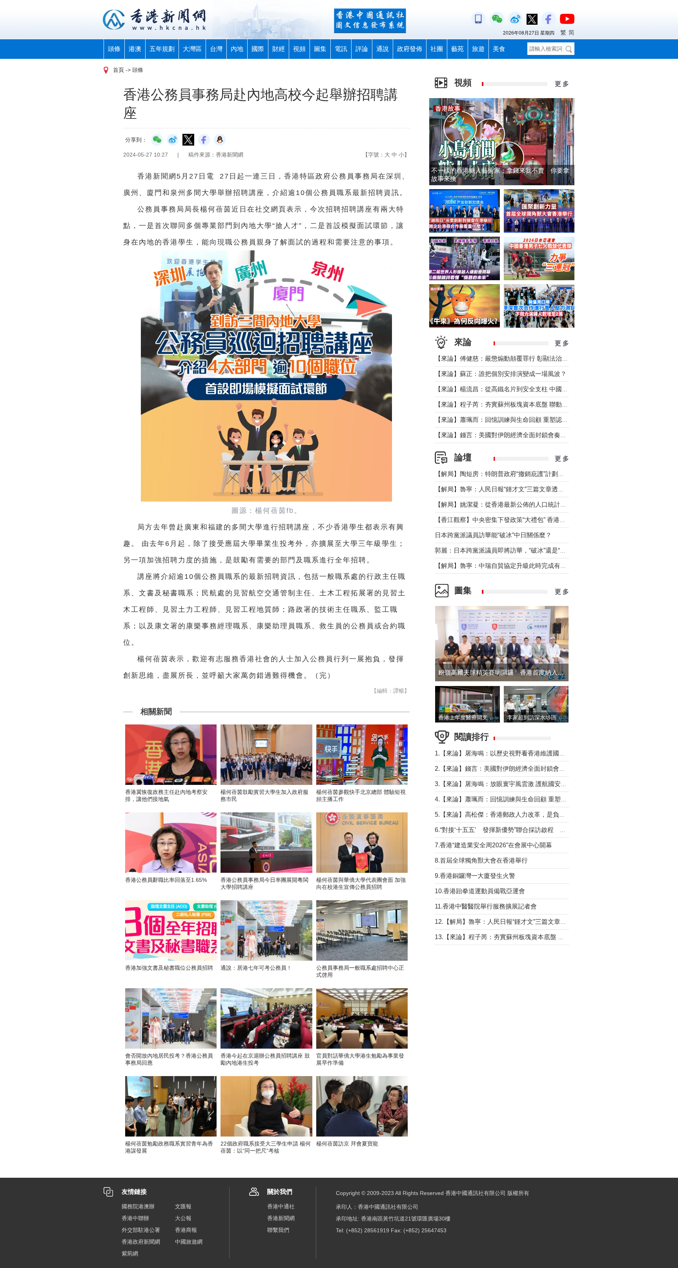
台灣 (216, 49)
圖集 (320, 49)
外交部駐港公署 (141, 1230)
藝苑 (457, 49)
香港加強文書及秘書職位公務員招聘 (169, 968)
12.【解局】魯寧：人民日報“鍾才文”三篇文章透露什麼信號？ (519, 921)
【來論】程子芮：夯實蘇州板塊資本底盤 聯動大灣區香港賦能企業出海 (533, 404)
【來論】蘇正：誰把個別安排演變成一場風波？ (501, 373)
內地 (237, 49)
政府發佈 (409, 49)
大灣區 (192, 49)
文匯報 (183, 1206)
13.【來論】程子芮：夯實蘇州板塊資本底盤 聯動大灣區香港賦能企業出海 (537, 937)
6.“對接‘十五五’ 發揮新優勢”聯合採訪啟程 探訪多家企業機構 (522, 829)
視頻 (299, 49)
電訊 (341, 49)
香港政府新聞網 (141, 1242)
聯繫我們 (278, 1230)
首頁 (118, 70)
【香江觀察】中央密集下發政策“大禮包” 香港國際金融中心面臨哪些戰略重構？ (544, 519)
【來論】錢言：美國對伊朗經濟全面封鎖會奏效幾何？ (510, 435)
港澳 (135, 49)
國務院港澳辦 (138, 1206)
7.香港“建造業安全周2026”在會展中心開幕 (493, 845)
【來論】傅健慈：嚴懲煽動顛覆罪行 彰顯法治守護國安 (511, 358)
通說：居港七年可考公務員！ (256, 968)
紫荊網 (130, 1253)
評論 (361, 49)
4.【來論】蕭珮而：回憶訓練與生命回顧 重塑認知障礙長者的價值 (526, 799)
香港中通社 (281, 1206)
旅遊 (478, 49)
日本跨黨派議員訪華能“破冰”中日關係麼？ (493, 535)
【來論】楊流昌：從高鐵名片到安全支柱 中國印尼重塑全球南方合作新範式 (539, 389)
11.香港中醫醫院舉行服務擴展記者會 (486, 906)
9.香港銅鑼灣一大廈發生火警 (475, 875)
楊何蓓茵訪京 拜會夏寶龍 (347, 1143)
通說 (382, 49)
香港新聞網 (281, 1218)
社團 (436, 49)
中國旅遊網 (188, 1242)
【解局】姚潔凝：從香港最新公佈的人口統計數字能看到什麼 (519, 504)
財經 (278, 49)
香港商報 (186, 1230)
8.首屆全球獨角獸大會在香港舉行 (481, 860)
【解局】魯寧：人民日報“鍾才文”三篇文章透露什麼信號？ (515, 489)
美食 (499, 49)
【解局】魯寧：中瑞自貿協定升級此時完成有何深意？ (510, 565)
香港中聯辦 (135, 1218)
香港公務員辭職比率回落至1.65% (166, 880)
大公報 (183, 1218)
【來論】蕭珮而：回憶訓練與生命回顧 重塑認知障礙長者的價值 (523, 419)
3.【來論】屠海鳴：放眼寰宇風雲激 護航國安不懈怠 (507, 784)
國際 (258, 49)
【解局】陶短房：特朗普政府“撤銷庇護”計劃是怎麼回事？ (515, 474)
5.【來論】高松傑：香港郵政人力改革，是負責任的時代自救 (519, 814)
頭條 (114, 49)
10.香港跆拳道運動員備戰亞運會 (480, 891)
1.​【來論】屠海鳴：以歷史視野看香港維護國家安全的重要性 (519, 753)
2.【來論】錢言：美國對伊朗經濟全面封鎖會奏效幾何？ (513, 768)
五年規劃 (162, 49)
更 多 (562, 83)
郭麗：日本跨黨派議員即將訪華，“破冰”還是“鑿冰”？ (508, 550)
